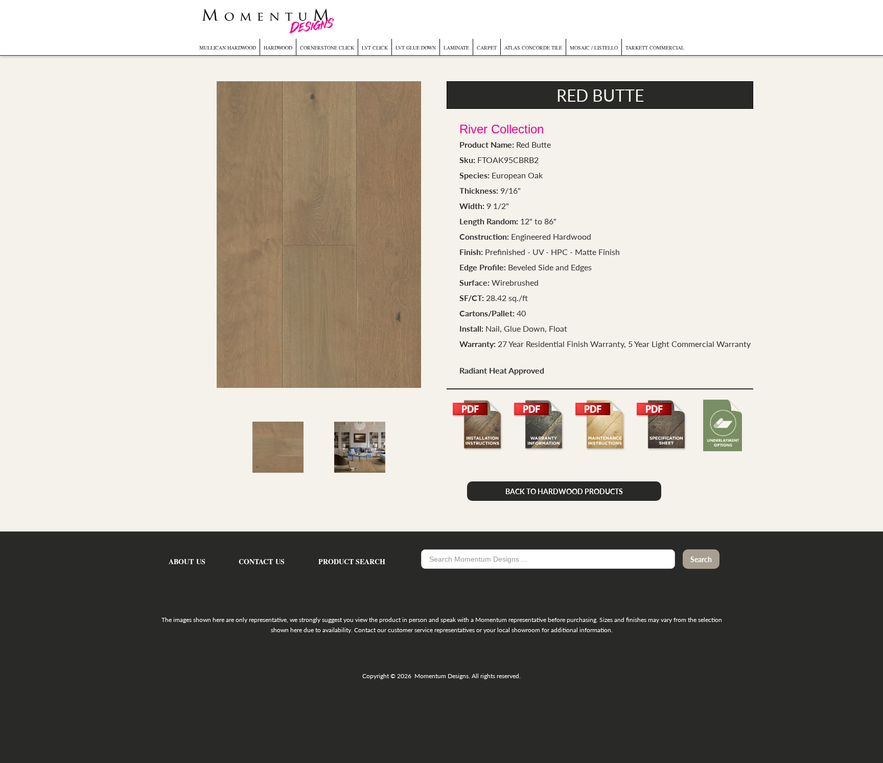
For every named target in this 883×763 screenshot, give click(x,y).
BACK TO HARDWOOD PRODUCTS (564, 491)
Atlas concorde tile (533, 47)
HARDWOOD (278, 47)
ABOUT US (187, 562)
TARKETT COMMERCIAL (654, 47)
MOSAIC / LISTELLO (594, 47)
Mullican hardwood (227, 47)
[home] (267, 19)
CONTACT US (262, 562)
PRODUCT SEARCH (351, 562)
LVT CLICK (375, 47)
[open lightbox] (319, 234)
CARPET (487, 47)
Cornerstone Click (327, 47)
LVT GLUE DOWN (416, 47)
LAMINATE (456, 47)
